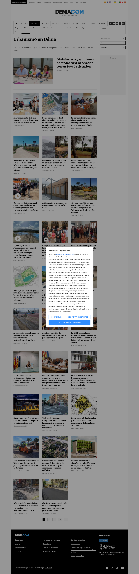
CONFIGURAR (56, 317)
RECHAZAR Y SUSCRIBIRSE (78, 317)
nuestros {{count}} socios (65, 254)
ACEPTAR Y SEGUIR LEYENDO (69, 323)
